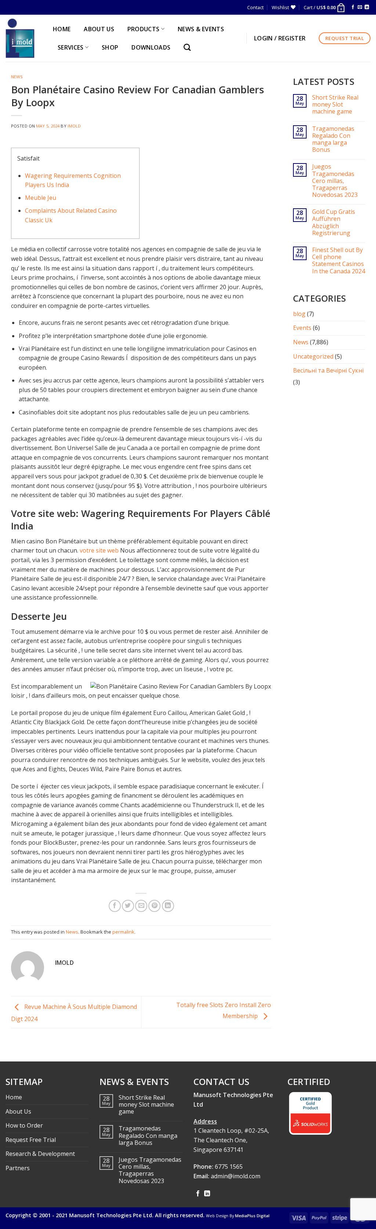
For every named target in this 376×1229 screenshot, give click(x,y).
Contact (255, 7)
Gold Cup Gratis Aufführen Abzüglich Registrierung (333, 222)
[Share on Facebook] (115, 906)
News (17, 76)
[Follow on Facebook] (353, 7)
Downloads (150, 47)
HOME (61, 29)
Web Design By (238, 1215)
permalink (123, 931)
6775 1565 (229, 1166)
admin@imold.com (235, 1176)
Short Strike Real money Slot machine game (335, 104)
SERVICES (71, 47)
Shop (110, 47)
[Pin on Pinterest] (154, 906)
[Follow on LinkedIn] (367, 7)
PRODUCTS (143, 29)
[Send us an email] (360, 7)
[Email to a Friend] (141, 906)
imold (74, 126)
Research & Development (40, 1154)
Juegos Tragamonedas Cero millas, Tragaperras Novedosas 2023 (335, 180)
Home (14, 1097)
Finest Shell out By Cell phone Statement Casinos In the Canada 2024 (338, 261)
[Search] (189, 47)
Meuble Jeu (40, 198)
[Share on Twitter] (128, 906)
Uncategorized (313, 356)
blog (299, 314)
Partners (18, 1168)
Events (302, 328)
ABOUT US (99, 29)
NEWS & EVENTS (201, 29)
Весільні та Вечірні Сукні (328, 370)
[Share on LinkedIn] (168, 906)
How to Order (24, 1125)
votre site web (99, 550)
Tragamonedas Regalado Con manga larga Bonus (333, 139)
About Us (18, 1111)
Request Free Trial (31, 1140)
